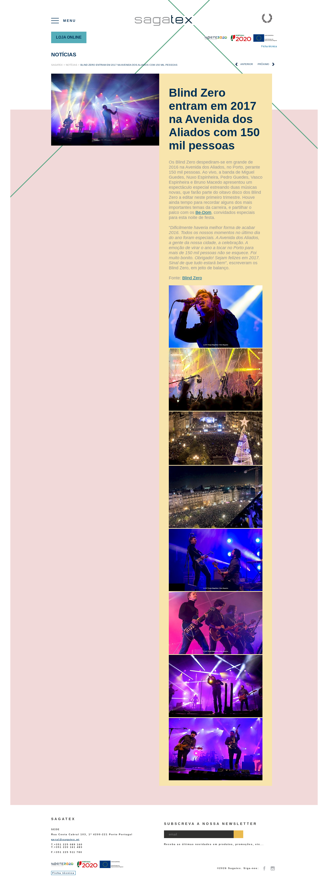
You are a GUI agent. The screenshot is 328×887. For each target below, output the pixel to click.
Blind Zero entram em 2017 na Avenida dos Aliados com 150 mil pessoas (129, 65)
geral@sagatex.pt (65, 839)
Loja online (69, 37)
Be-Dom (203, 212)
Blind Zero (192, 278)
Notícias (63, 55)
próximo (264, 64)
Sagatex (57, 65)
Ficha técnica (269, 46)
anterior (246, 64)
